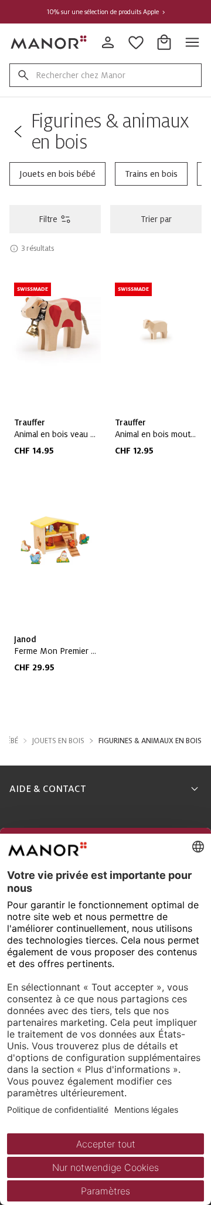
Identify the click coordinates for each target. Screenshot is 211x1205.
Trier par (156, 219)
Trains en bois (151, 174)
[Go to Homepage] (49, 42)
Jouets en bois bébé (57, 174)
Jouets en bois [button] (58, 741)
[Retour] (17, 131)
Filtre (48, 219)
